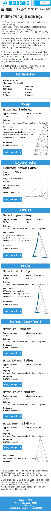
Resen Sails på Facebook (32, 507)
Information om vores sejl (25, 29)
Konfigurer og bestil (12, 152)
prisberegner (17, 61)
